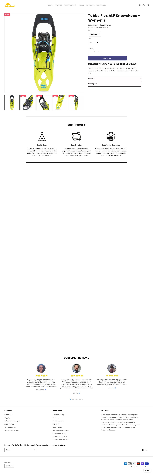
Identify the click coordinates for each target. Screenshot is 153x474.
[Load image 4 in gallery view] (60, 102)
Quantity (91, 48)
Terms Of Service (10, 427)
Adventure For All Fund (60, 440)
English (8, 466)
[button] (50, 5)
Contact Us (8, 415)
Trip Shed (135, 467)
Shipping (7, 418)
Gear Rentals (57, 427)
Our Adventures (58, 421)
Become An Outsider (60, 436)
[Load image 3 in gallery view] (44, 102)
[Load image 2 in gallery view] (28, 102)
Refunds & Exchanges (11, 421)
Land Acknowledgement (61, 430)
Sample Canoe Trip (59, 433)
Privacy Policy (9, 424)
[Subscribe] (34, 450)
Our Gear (56, 424)
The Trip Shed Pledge (11, 430)
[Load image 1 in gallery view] (12, 102)
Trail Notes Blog (58, 415)
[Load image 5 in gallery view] (76, 102)
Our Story (56, 418)
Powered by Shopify (143, 467)
